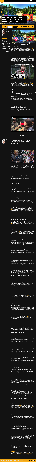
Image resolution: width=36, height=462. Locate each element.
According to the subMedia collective (15, 111)
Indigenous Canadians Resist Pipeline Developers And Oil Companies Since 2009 (12, 19)
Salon (32, 455)
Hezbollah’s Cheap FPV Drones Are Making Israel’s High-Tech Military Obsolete (5, 52)
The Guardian (29, 455)
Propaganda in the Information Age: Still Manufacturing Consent (23, 454)
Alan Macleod (13, 451)
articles (18, 455)
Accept (34, 460)
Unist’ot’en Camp (31, 48)
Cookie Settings (30, 460)
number (13, 455)
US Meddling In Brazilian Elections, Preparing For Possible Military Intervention (20, 141)
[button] (27, 1)
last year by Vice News (18, 95)
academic (16, 455)
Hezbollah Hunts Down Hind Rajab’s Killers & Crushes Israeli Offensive (6, 46)
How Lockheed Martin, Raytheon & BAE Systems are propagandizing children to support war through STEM (6, 41)
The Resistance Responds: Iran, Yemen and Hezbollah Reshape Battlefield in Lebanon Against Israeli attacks (6, 49)
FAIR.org (26, 455)
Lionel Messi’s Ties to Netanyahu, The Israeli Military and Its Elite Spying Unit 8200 (6, 44)
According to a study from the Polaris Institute (19, 81)
